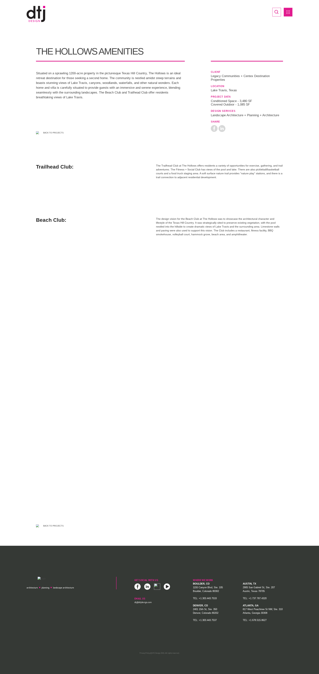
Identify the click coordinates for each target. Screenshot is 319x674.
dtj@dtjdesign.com (143, 602)
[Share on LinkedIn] (222, 128)
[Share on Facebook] (214, 128)
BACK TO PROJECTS (53, 133)
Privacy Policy (145, 653)
